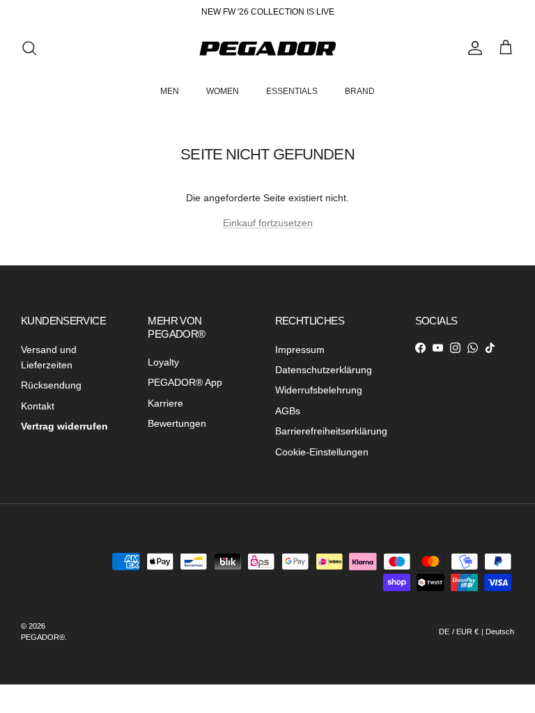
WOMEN (222, 91)
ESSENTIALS (292, 91)
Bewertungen (177, 423)
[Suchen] (29, 48)
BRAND (360, 91)
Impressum (300, 349)
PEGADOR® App (185, 382)
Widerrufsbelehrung (318, 389)
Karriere (165, 403)
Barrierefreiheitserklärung (331, 431)
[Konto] (472, 48)
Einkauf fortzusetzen (268, 222)
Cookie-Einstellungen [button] (322, 451)
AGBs (287, 410)
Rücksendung (51, 385)
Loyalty (163, 362)
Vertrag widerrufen (64, 426)
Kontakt (37, 406)
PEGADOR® (43, 637)
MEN (169, 91)
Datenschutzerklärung (323, 369)
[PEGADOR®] (267, 48)
